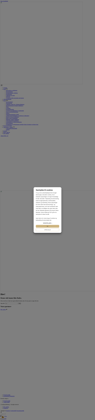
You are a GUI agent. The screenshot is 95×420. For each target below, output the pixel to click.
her (50, 220)
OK (47, 226)
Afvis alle (47, 229)
